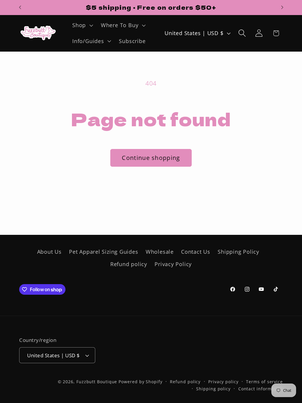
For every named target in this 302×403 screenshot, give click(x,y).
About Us (49, 251)
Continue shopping (151, 158)
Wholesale (160, 251)
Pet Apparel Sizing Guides (103, 251)
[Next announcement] (282, 7)
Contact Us (195, 251)
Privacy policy (223, 381)
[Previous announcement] (20, 7)
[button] (82, 25)
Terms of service (264, 381)
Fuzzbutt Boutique (96, 381)
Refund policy (128, 264)
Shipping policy (213, 388)
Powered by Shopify (140, 381)
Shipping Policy (238, 251)
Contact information (260, 388)
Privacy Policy (173, 264)
